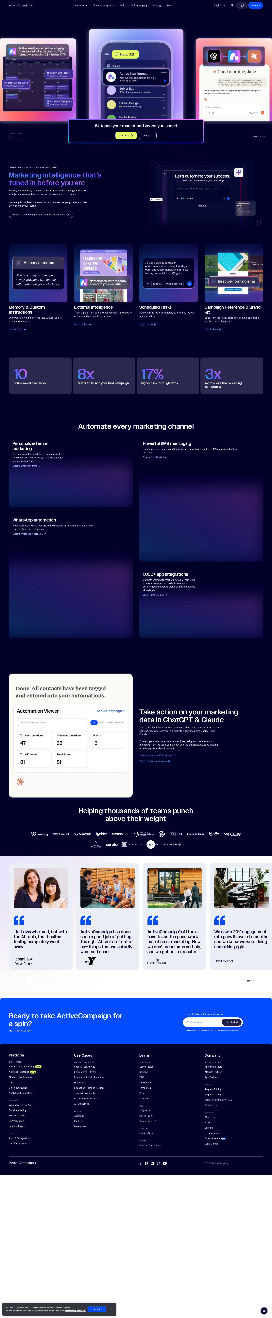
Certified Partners (18, 1143)
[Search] (232, 5)
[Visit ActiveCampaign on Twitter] (140, 1163)
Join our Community (150, 1145)
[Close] (111, 1309)
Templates (145, 1087)
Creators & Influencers (86, 1098)
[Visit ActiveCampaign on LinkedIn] (152, 1163)
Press (207, 1122)
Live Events (145, 1082)
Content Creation (18, 1087)
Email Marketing (17, 1110)
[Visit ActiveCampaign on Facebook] (146, 1163)
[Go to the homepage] (20, 5)
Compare (144, 1098)
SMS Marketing (17, 1115)
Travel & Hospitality (84, 1093)
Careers (209, 1127)
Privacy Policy (212, 1133)
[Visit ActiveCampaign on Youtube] (165, 1163)
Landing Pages (17, 1126)
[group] (136, 80)
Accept (97, 1309)
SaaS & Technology (84, 1066)
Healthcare (80, 1082)
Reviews (143, 1072)
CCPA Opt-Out (212, 1138)
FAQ (141, 1077)
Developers (80, 1126)
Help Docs (144, 1110)
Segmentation (16, 1120)
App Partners (212, 1077)
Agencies (79, 1115)
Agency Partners (213, 1066)
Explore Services (148, 1133)
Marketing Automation (21, 1077)
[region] (59, 1309)
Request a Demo (213, 1094)
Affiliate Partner (213, 1072)
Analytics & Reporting (20, 1093)
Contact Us (211, 1105)
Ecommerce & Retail (85, 1072)
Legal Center (211, 1143)
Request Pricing (213, 1089)
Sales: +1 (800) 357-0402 (218, 1099)
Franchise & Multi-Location (89, 1077)
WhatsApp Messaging (20, 1105)
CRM (11, 1082)
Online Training (147, 1121)
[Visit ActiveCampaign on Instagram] (159, 1163)
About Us (210, 1117)
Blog (141, 1093)
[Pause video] (258, 222)
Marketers (79, 1121)
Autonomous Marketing (21, 1066)
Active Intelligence (19, 1071)
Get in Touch (146, 1115)
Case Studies (146, 1066)
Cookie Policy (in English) (75, 1310)
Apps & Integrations (20, 1138)
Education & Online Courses (89, 1087)
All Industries (81, 1103)
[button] (12, 136)
